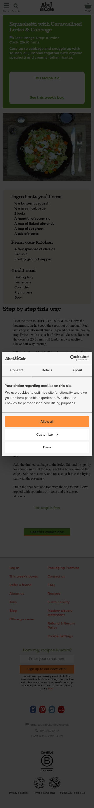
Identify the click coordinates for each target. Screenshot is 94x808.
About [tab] (77, 370)
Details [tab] (47, 370)
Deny (47, 447)
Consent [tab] (16, 370)
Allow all (47, 421)
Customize (44, 434)
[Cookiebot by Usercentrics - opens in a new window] (70, 358)
